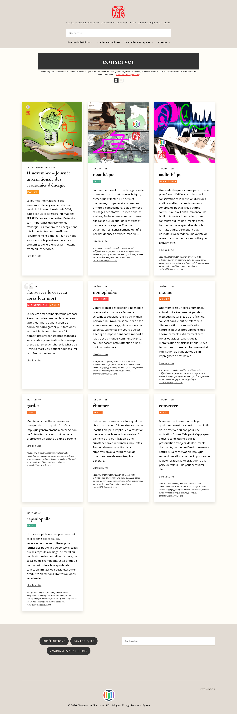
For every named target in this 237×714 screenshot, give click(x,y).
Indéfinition (100, 169)
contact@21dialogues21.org (128, 74)
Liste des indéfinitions (79, 42)
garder (33, 406)
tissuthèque (103, 174)
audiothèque (171, 174)
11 (28, 167)
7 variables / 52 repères (137, 42)
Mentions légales (140, 705)
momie (165, 292)
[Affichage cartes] (116, 80)
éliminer (101, 406)
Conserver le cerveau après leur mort (47, 295)
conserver (168, 406)
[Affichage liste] (120, 80)
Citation (32, 287)
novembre (51, 167)
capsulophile (38, 519)
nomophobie (105, 292)
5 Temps (162, 42)
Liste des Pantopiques (108, 42)
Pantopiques (84, 641)
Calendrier (37, 167)
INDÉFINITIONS (54, 641)
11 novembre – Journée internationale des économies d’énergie (49, 179)
